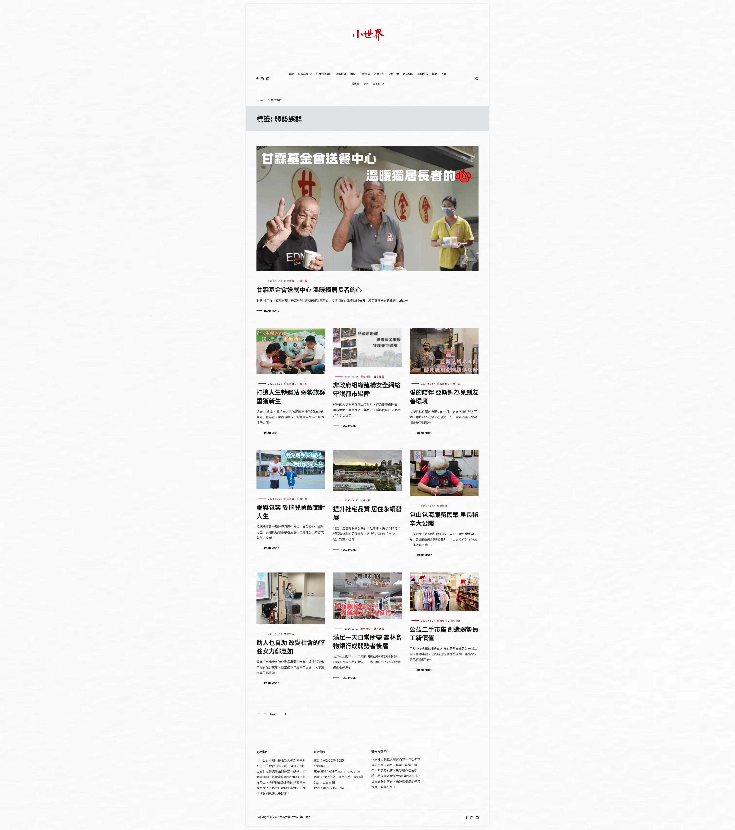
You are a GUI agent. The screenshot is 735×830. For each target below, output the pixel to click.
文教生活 (393, 74)
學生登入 (305, 817)
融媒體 (355, 84)
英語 (366, 84)
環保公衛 (379, 74)
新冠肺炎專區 (324, 74)
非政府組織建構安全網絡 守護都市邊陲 (367, 389)
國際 (352, 74)
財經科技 (408, 74)
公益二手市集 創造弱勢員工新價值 (444, 633)
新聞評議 (422, 74)
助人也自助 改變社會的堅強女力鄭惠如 (290, 646)
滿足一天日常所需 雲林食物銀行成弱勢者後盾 (367, 641)
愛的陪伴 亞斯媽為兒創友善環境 (444, 396)
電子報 (376, 84)
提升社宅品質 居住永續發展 (367, 513)
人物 (444, 74)
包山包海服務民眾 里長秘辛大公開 (444, 518)
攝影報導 (341, 74)
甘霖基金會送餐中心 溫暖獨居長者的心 (309, 289)
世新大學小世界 (289, 817)
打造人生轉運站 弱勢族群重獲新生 (290, 396)
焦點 (291, 74)
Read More (271, 310)
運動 (434, 74)
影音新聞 (303, 74)
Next (273, 714)
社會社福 (364, 74)
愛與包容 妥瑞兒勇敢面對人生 (290, 511)
